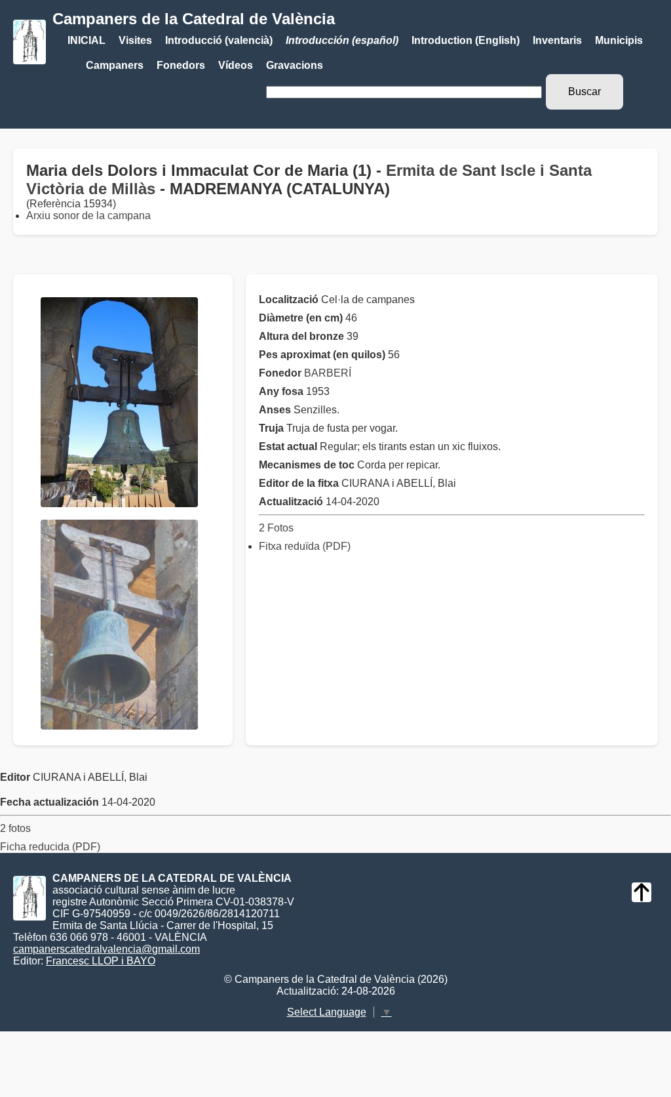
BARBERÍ (327, 373)
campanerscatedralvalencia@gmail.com (106, 949)
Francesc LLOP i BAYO (100, 960)
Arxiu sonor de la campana (88, 215)
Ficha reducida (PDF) (50, 846)
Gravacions (294, 65)
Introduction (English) (466, 40)
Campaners (115, 65)
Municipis (619, 40)
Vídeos (235, 65)
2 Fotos (276, 527)
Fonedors (181, 65)
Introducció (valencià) (219, 40)
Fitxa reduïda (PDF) (305, 546)
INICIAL (86, 40)
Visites (135, 40)
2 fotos (15, 828)
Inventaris (557, 40)
